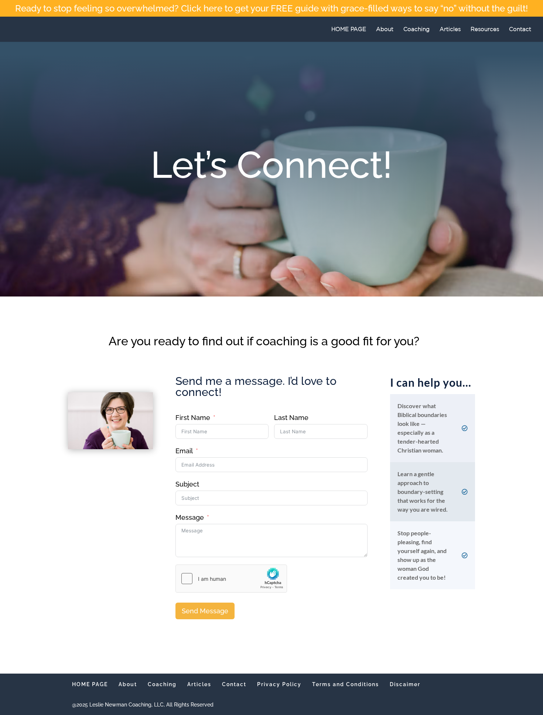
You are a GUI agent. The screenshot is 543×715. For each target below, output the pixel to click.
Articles (450, 29)
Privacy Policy (279, 684)
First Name (192, 417)
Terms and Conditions (345, 684)
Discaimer (405, 684)
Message (189, 517)
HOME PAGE (348, 29)
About (384, 29)
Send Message (205, 611)
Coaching (416, 29)
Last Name (291, 417)
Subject (187, 484)
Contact (520, 29)
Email (184, 451)
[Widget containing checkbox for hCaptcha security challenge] (231, 579)
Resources (485, 29)
